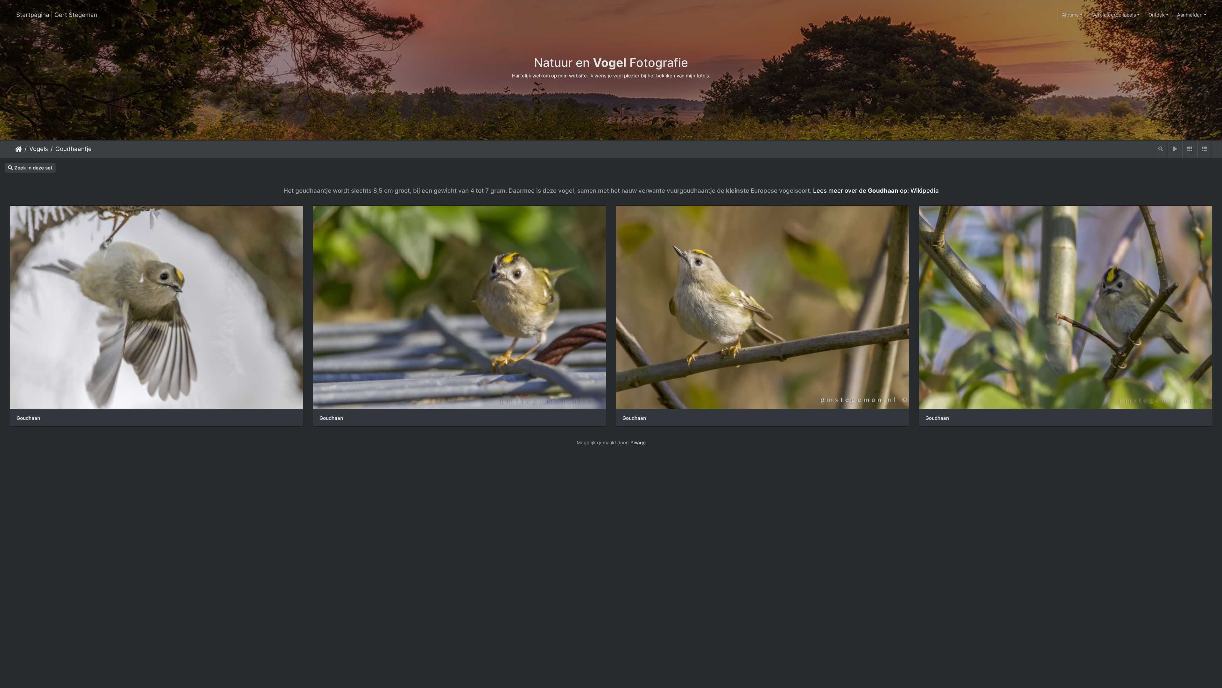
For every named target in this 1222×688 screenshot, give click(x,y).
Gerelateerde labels (1114, 15)
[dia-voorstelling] (1175, 149)
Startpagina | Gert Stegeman (56, 14)
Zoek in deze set (33, 168)
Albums (1070, 15)
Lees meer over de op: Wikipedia (876, 190)
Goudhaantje (73, 149)
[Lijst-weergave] (1204, 149)
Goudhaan (28, 418)
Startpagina (18, 149)
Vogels (38, 149)
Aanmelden (1190, 15)
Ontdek (1156, 15)
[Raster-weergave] (1189, 149)
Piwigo (638, 443)
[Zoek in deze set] (1161, 149)
